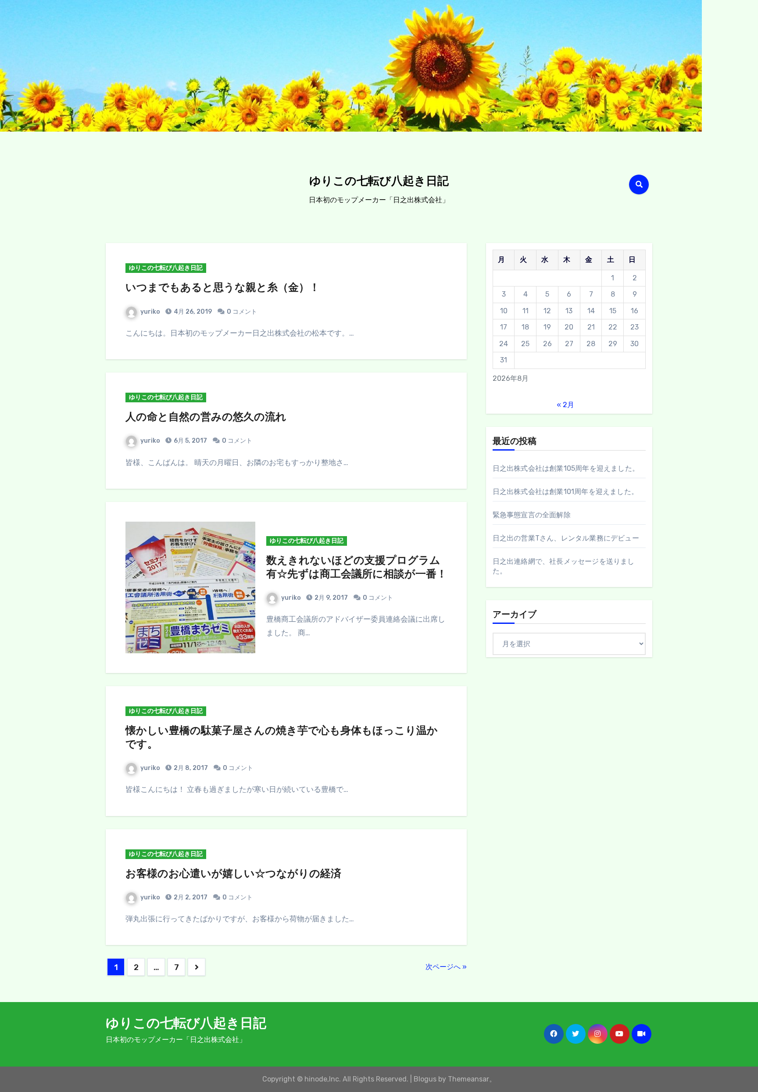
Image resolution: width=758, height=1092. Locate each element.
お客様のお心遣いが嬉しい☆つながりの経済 (233, 874)
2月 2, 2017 (189, 897)
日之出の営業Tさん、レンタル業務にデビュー (566, 538)
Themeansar (468, 1079)
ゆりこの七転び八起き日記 (379, 182)
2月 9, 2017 (330, 597)
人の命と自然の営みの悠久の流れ (205, 417)
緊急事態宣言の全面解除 (532, 515)
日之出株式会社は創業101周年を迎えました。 (565, 491)
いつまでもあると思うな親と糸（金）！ (222, 288)
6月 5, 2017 (189, 440)
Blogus (425, 1079)
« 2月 (565, 405)
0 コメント (242, 311)
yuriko (150, 311)
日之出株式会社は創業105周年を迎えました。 (566, 468)
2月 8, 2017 (190, 768)
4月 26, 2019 (192, 311)
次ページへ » (446, 967)
